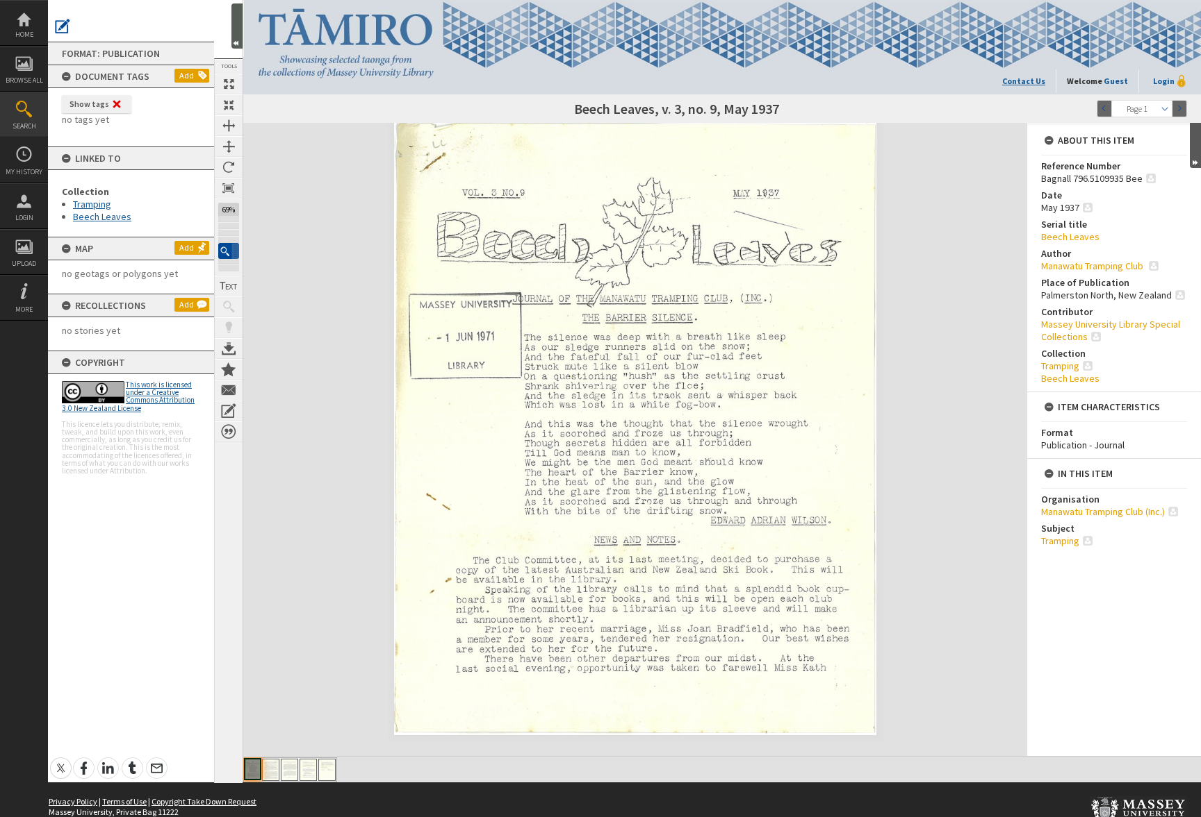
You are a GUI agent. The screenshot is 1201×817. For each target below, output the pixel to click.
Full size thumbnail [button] (229, 84)
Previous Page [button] (1104, 109)
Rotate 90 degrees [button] (229, 167)
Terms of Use (124, 801)
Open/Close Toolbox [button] (237, 26)
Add (186, 75)
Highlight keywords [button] (229, 327)
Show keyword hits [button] (229, 306)
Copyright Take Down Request (204, 801)
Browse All (24, 80)
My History (24, 171)
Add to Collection (229, 369)
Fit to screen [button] (229, 104)
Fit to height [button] (229, 146)
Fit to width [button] (229, 125)
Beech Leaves (102, 216)
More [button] (24, 309)
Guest (1116, 81)
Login (24, 217)
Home (24, 34)
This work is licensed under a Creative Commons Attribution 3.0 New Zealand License (128, 396)
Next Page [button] (1179, 109)
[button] (228, 251)
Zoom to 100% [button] (229, 188)
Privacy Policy (73, 801)
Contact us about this (229, 390)
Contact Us (1023, 81)
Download (229, 348)
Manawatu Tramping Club (1093, 266)
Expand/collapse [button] (1195, 145)
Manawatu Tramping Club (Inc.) (1103, 511)
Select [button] (1165, 109)
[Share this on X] (61, 760)
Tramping (92, 204)
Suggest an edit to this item (62, 26)
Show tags (89, 104)
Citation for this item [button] (229, 431)
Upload (24, 263)
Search (24, 125)
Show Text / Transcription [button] (229, 286)
